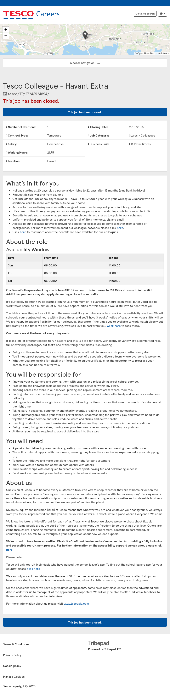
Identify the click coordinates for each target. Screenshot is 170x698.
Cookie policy (12, 666)
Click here (114, 325)
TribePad (98, 644)
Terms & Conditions (16, 644)
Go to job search (145, 13)
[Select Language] (162, 14)
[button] (85, 35)
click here (33, 568)
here (120, 228)
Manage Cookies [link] (14, 676)
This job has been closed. (85, 112)
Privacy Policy (12, 655)
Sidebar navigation (82, 63)
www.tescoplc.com (76, 603)
